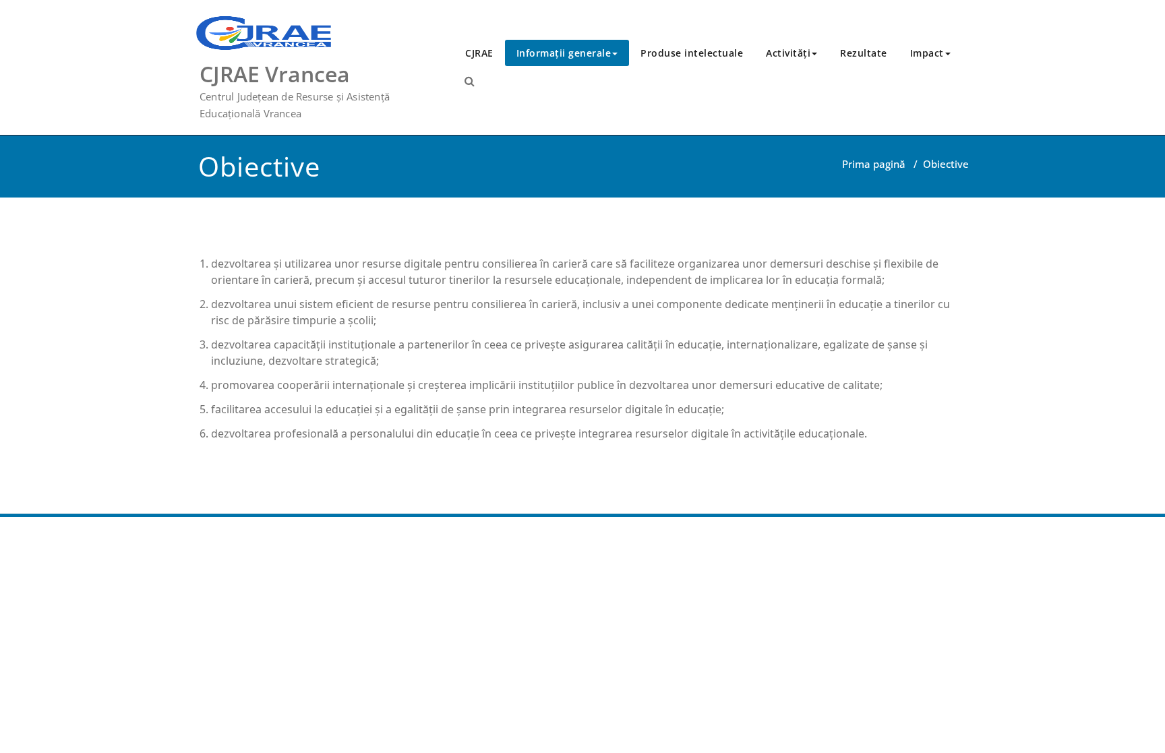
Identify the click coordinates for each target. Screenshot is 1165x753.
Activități (788, 53)
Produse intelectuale (691, 53)
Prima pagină (873, 164)
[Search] (470, 80)
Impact (927, 53)
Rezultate (863, 53)
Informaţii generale (563, 53)
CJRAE (479, 53)
